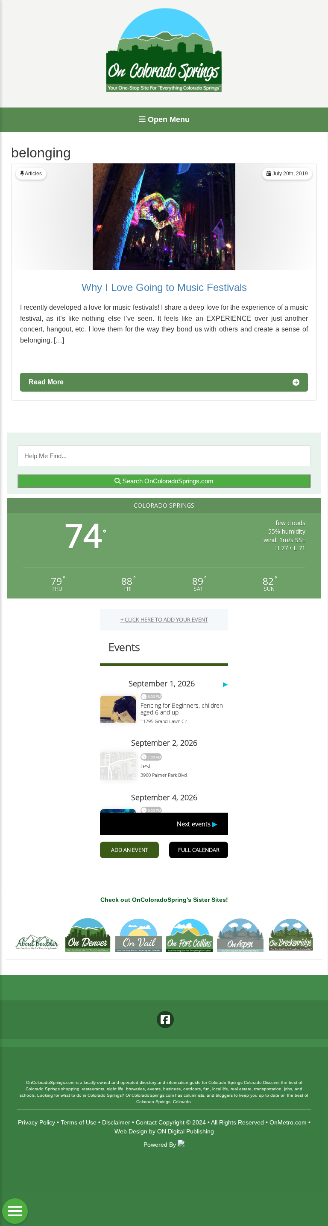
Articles (33, 174)
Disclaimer (116, 1122)
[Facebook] (165, 1019)
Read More (46, 382)
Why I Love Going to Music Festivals (164, 287)
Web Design (130, 1131)
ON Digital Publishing (185, 1131)
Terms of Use (79, 1122)
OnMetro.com (288, 1122)
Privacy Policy (36, 1122)
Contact (146, 1122)
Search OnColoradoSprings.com (167, 481)
